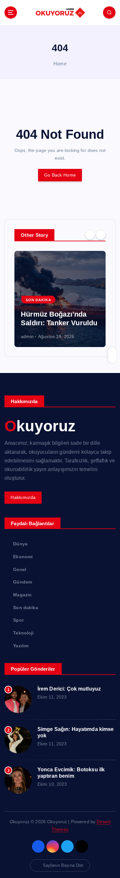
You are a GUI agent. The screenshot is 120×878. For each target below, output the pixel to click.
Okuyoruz (40, 426)
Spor (18, 620)
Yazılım (20, 645)
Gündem (71, 300)
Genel (19, 569)
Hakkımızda (23, 497)
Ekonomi (23, 556)
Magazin (22, 594)
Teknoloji (23, 632)
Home (60, 63)
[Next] (101, 234)
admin (63, 336)
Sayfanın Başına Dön (63, 865)
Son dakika (102, 300)
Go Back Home (60, 175)
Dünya (20, 543)
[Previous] (90, 234)
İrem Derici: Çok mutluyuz (69, 689)
